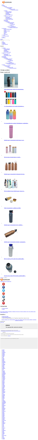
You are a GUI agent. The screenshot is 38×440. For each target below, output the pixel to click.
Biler (5, 33)
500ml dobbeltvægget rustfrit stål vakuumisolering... (14, 89)
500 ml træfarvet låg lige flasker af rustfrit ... (12, 157)
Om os (3, 36)
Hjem (3, 4)
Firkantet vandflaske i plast (24, 311)
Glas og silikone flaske (7, 52)
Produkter (3, 5)
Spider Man (6, 34)
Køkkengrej (11, 23)
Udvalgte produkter (9, 18)
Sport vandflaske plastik (31, 311)
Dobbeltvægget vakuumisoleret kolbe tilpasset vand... (14, 140)
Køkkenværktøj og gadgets (12, 26)
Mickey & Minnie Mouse (7, 29)
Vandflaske (5, 10)
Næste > (2, 277)
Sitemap (3, 309)
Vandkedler (13, 24)
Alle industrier (6, 20)
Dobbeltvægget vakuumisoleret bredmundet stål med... (14, 174)
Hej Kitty (5, 32)
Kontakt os (3, 37)
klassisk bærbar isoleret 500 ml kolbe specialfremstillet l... (15, 275)
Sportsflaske (10, 311)
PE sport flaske (8, 14)
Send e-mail (2, 322)
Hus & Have (8, 21)
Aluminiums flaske (8, 12)
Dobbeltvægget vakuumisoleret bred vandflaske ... (13, 224)
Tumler (5, 15)
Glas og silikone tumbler (9, 19)
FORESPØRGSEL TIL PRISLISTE (5, 281)
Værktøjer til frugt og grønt (14, 27)
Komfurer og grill (10, 67)
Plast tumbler (8, 17)
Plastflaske (7, 13)
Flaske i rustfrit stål (8, 11)
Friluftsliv (5, 6)
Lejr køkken (9, 8)
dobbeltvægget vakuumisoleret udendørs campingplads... (15, 241)
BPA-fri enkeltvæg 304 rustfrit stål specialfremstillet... (14, 258)
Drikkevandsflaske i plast (4, 312)
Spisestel (12, 25)
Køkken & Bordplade (11, 22)
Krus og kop (4, 56)
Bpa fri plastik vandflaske (4, 311)
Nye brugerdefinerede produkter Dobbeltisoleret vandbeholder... (16, 123)
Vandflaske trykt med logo (16, 311)
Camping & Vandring (9, 7)
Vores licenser (4, 28)
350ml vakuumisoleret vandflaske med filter (12, 208)
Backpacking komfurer (13, 68)
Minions (5, 31)
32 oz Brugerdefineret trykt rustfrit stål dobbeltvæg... (14, 106)
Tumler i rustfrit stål (9, 16)
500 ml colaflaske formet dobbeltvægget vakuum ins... (14, 191)
